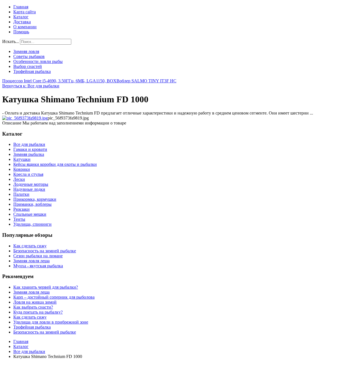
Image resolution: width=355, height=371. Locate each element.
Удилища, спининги (32, 224)
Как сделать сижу (30, 245)
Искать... (10, 41)
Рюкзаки (21, 209)
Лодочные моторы (30, 184)
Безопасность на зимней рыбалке (44, 250)
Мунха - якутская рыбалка (38, 265)
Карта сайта (24, 11)
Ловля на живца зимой (35, 302)
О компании (25, 26)
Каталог (21, 16)
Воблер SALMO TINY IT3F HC (146, 80)
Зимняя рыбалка (28, 154)
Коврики (21, 169)
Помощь (21, 31)
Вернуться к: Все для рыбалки (30, 85)
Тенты (19, 219)
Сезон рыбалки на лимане (38, 255)
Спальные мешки (29, 214)
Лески (19, 179)
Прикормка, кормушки (34, 199)
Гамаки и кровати (30, 149)
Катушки (22, 159)
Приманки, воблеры (32, 204)
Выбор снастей (27, 66)
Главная (20, 6)
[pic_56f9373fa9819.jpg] (25, 118)
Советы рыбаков (29, 56)
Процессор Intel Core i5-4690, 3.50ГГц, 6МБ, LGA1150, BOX (59, 80)
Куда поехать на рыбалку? (38, 312)
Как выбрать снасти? (33, 307)
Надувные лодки (29, 189)
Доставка (22, 21)
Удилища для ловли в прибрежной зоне (50, 322)
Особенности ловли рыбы (38, 61)
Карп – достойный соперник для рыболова (54, 297)
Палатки (21, 194)
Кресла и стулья (28, 174)
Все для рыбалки (29, 144)
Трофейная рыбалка (32, 71)
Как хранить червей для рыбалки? (45, 287)
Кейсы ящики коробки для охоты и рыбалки (55, 164)
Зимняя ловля (26, 51)
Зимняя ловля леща (31, 260)
